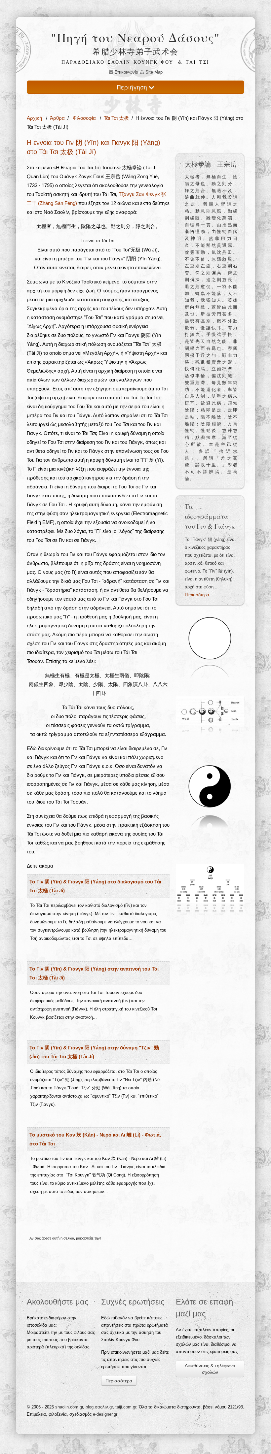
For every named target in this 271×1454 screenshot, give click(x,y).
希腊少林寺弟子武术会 (135, 51)
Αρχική (35, 118)
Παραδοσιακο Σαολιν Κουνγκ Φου (117, 62)
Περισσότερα (197, 594)
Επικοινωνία (125, 72)
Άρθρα (57, 118)
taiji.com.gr (125, 1406)
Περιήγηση (133, 87)
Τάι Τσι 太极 (116, 118)
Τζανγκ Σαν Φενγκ (140, 194)
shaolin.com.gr (69, 1406)
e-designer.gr (105, 1414)
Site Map (153, 72)
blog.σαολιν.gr (99, 1406)
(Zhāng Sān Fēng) (57, 203)
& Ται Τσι (194, 62)
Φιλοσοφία (84, 118)
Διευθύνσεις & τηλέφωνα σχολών (210, 1369)
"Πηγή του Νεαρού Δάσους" (135, 37)
